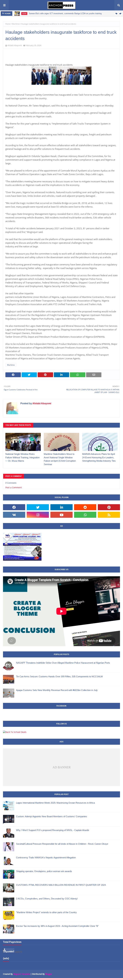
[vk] (14, 515)
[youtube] (61, 515)
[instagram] (38, 515)
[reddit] (85, 507)
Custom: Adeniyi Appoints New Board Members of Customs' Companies (51, 816)
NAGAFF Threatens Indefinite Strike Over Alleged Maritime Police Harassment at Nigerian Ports (63, 662)
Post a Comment (13, 487)
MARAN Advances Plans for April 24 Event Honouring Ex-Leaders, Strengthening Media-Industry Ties (99, 457)
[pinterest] (109, 507)
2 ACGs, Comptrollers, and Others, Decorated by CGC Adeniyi (47, 898)
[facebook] (14, 507)
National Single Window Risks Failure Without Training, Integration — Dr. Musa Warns (22, 457)
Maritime (16, 24)
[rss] (109, 515)
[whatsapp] (85, 515)
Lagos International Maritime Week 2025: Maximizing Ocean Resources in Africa (55, 802)
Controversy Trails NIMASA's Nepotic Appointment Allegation (46, 857)
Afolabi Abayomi (14, 45)
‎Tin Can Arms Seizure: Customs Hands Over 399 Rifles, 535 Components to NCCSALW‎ (59, 676)
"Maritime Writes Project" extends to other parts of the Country (46, 912)
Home (7, 24)
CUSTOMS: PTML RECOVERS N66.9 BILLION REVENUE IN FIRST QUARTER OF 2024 (61, 885)
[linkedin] (61, 507)
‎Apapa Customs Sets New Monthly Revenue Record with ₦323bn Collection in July (57, 690)
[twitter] (38, 507)
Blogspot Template (21, 974)
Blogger (48, 974)
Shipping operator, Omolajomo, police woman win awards (44, 871)
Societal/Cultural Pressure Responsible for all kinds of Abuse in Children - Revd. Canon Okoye (62, 844)
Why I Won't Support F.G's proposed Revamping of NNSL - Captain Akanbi (52, 830)
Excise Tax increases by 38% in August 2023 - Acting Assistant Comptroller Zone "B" (57, 926)
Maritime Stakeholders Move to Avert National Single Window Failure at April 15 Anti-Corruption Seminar (60, 459)
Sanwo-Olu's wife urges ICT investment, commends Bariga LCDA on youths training (65, 13)
